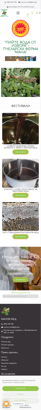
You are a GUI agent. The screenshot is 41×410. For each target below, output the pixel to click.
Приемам (20, 388)
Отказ (20, 394)
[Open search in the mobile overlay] (32, 13)
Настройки (20, 400)
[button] (20, 152)
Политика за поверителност (25, 406)
